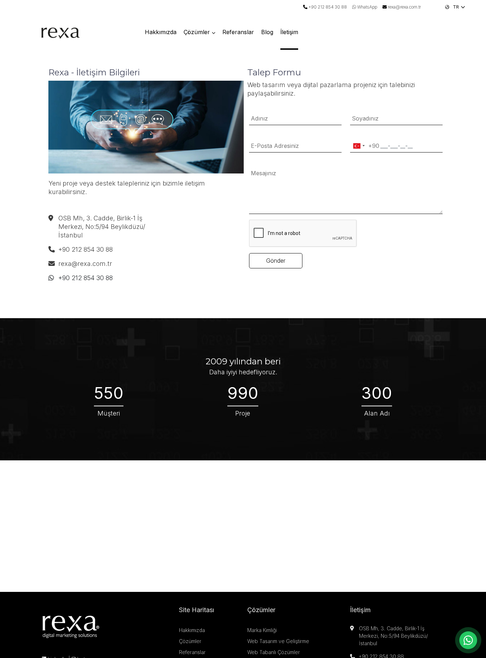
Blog (267, 32)
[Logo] (60, 31)
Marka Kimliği (262, 630)
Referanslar (238, 32)
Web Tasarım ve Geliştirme (278, 641)
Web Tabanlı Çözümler (273, 652)
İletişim (289, 32)
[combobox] (364, 146)
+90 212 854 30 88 (85, 278)
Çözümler (197, 32)
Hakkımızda (160, 32)
